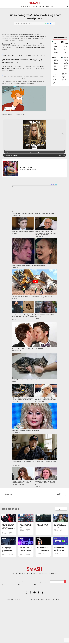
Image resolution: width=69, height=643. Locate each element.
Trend (43, 6)
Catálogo (4, 581)
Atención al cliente (39, 579)
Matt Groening (6, 44)
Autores (4, 584)
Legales (20, 579)
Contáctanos (37, 581)
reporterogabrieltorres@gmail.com (28, 169)
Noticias (4, 582)
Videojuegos (34, 6)
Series (28, 6)
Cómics (24, 6)
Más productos (60, 494)
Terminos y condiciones (23, 581)
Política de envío (21, 584)
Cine (21, 6)
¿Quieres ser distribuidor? (40, 582)
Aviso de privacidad (22, 582)
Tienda (51, 6)
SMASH (4, 579)
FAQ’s (35, 584)
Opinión (47, 6)
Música (39, 6)
